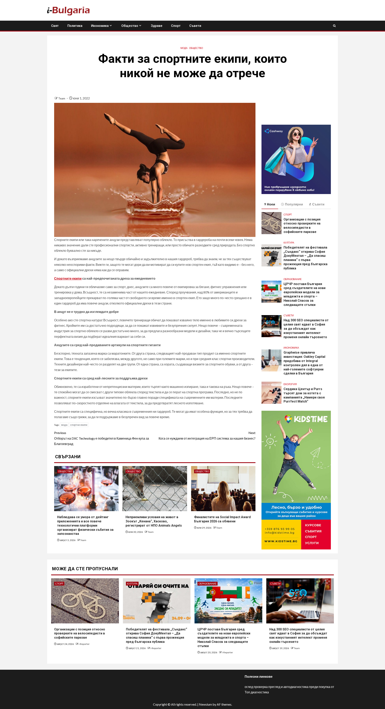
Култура (289, 242)
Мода (183, 48)
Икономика (100, 26)
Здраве (156, 26)
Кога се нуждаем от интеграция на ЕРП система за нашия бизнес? (207, 435)
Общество (129, 26)
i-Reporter (84, 643)
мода (64, 424)
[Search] (334, 26)
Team (62, 98)
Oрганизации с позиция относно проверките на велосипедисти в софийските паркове (302, 225)
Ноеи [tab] (271, 204)
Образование (293, 279)
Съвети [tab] (318, 204)
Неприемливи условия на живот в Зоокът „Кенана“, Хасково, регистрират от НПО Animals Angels (154, 521)
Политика (74, 26)
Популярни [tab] (294, 204)
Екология (290, 384)
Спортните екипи (68, 278)
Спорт (176, 26)
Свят (55, 26)
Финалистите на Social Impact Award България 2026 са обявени (222, 519)
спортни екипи (78, 424)
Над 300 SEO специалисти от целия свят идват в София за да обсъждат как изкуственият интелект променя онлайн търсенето (306, 328)
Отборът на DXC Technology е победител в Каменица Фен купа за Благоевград (101, 438)
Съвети (195, 26)
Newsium (205, 704)
